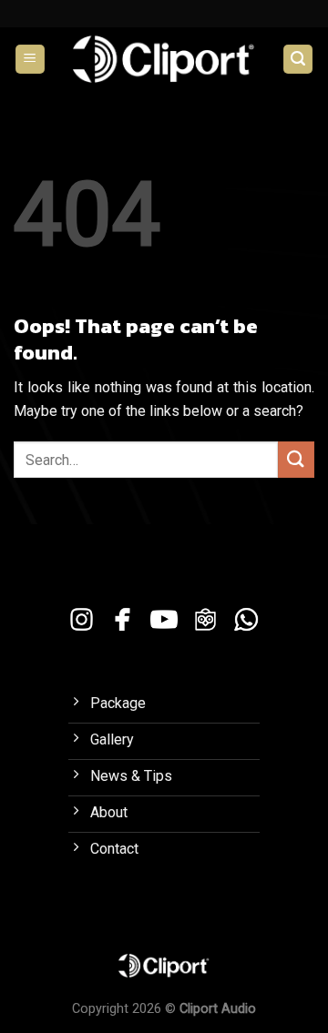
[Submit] (296, 459)
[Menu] (30, 60)
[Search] (298, 60)
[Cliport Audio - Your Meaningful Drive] (164, 58)
